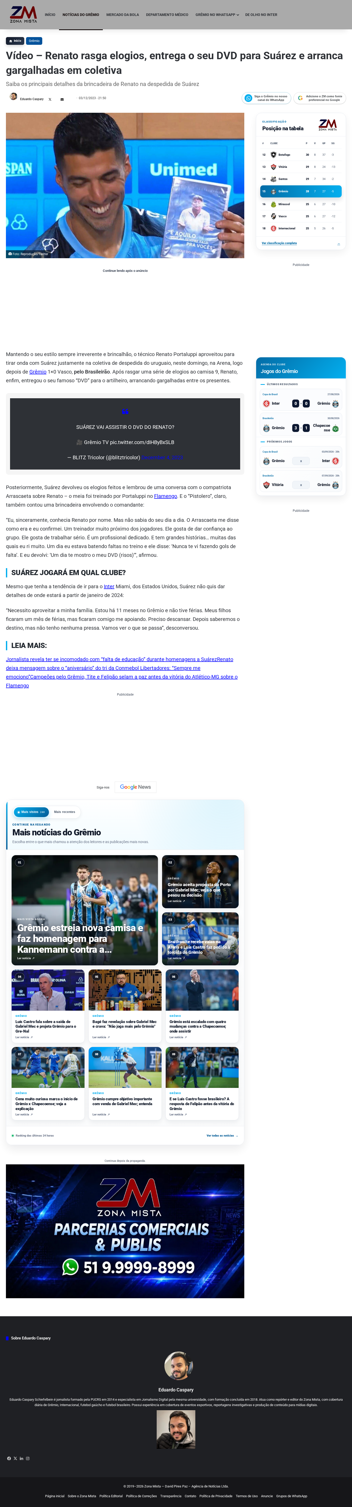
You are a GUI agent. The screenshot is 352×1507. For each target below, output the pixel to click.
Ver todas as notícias (222, 1135)
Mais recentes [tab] (65, 812)
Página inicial (54, 1496)
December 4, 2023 (162, 457)
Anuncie (267, 1496)
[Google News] (135, 787)
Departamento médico (167, 15)
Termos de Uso (247, 1496)
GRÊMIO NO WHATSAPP (215, 15)
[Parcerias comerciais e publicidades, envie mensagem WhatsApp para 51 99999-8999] (125, 1231)
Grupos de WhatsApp (291, 1496)
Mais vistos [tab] (33, 812)
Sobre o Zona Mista (82, 1496)
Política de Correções (141, 1496)
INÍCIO (50, 15)
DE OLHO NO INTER (261, 15)
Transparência (170, 1496)
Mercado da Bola (122, 15)
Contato (190, 1496)
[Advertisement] (125, 311)
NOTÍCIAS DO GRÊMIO (81, 15)
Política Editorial (111, 1496)
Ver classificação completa (301, 243)
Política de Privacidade (215, 1496)
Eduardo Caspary (32, 99)
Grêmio (34, 41)
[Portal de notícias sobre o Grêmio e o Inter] (23, 14)
